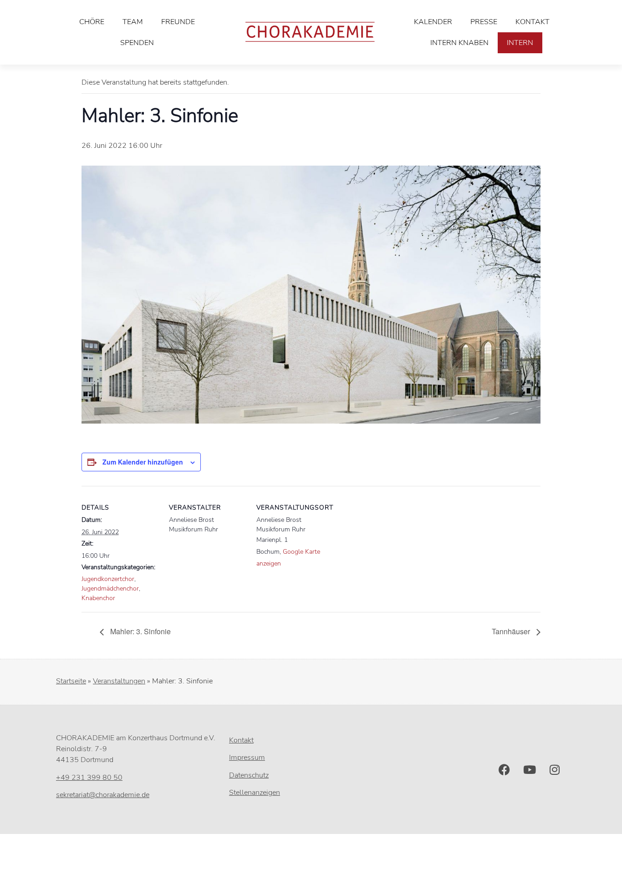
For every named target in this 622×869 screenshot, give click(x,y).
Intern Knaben (459, 43)
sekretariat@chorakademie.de (102, 795)
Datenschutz (249, 775)
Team (132, 22)
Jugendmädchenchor (110, 588)
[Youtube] (529, 769)
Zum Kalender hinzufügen (142, 461)
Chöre (91, 22)
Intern (520, 43)
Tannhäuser (512, 631)
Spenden (137, 43)
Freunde (178, 22)
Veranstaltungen (119, 681)
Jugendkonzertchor (108, 579)
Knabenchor (98, 598)
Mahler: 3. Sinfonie (139, 631)
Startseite (71, 681)
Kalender (433, 22)
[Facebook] (504, 769)
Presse (483, 22)
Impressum (247, 758)
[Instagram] (554, 769)
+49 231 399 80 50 (89, 778)
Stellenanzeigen (254, 793)
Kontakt (532, 22)
